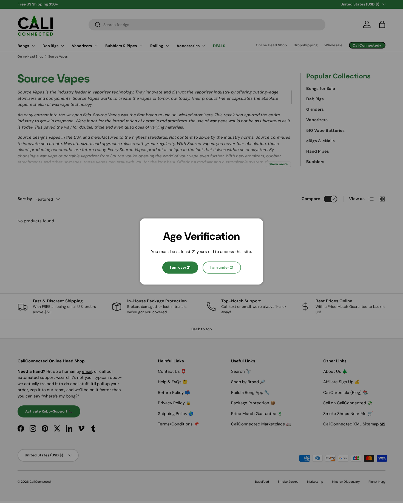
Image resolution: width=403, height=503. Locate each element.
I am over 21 (180, 267)
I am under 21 (221, 267)
